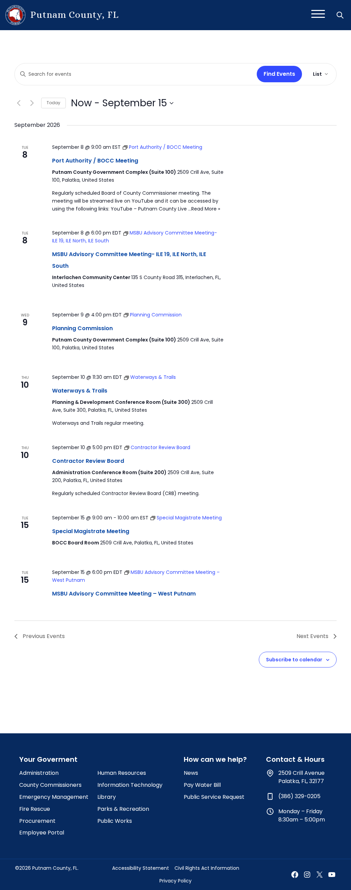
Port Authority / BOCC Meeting (95, 161)
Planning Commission (82, 328)
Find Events (279, 74)
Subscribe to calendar (294, 659)
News (191, 773)
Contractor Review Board (88, 461)
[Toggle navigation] (318, 15)
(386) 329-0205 (299, 796)
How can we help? (215, 759)
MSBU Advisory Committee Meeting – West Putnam (124, 594)
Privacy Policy (175, 880)
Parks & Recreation (123, 809)
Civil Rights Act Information (206, 868)
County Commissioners (50, 785)
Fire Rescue (34, 809)
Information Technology (129, 785)
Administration (39, 773)
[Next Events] (32, 103)
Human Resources (121, 773)
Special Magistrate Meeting (90, 531)
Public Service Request (214, 797)
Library (106, 797)
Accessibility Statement (140, 868)
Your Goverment (48, 759)
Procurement (37, 821)
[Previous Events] (18, 103)
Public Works (114, 821)
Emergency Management (53, 797)
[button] (340, 15)
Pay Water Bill (202, 785)
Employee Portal (41, 833)
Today (53, 103)
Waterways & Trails (79, 391)
